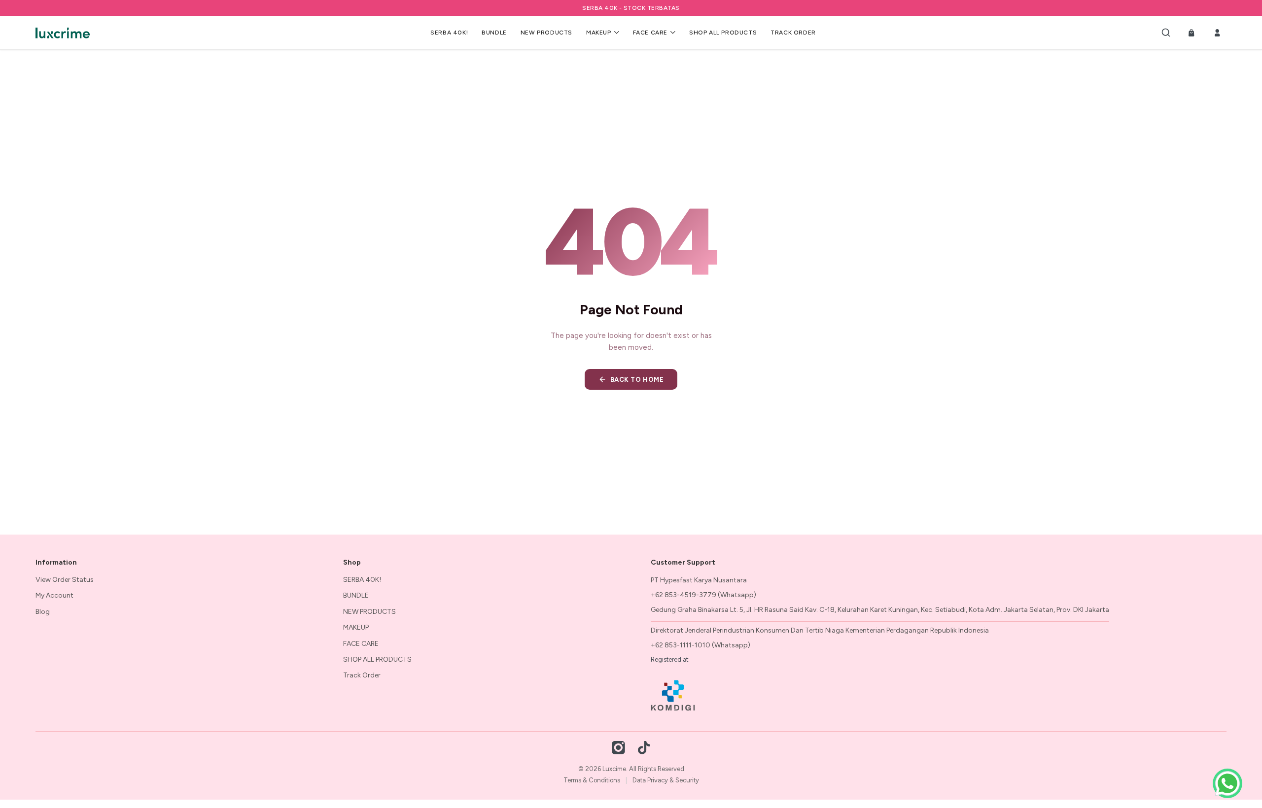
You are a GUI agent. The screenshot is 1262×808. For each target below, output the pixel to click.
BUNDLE (494, 32)
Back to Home (637, 379)
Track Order (793, 32)
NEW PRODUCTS (546, 32)
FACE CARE (650, 32)
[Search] (1166, 32)
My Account (54, 595)
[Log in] (1217, 32)
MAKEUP (598, 32)
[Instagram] (619, 747)
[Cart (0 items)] (1191, 32)
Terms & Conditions (591, 780)
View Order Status (64, 579)
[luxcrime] (62, 32)
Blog (42, 611)
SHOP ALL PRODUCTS (723, 32)
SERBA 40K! (449, 32)
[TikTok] (644, 747)
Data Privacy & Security (665, 780)
